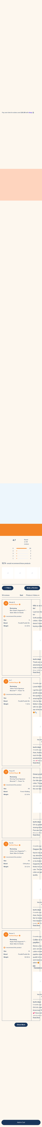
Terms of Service (7, 1092)
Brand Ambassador (8, 1079)
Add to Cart (21, 1122)
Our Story (5, 1069)
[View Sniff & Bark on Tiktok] (26, 1110)
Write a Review (33, 588)
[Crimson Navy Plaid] (33, 102)
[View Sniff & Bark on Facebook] (4, 1110)
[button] (8, 573)
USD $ (4, 1105)
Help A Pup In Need (9, 1076)
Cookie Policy (7, 1098)
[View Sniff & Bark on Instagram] (15, 1110)
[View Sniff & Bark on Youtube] (20, 1110)
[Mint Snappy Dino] (12, 102)
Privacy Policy (7, 1095)
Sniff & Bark (9, 1115)
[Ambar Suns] (5, 109)
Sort (21, 595)
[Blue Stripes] (5, 102)
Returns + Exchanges (9, 1089)
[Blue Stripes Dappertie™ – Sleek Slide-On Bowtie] (6, 50)
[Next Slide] (38, 573)
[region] (21, 573)
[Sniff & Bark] (8, 7)
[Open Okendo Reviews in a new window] (32, 582)
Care (3, 157)
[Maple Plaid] (26, 102)
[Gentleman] (19, 102)
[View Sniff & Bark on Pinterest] (9, 1110)
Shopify (22, 1115)
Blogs (4, 1073)
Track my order (7, 1085)
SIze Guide (5, 118)
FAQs (4, 1082)
